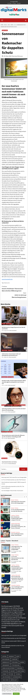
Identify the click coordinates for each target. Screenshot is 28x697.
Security (12, 671)
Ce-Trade (9, 3)
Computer (14, 659)
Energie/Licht (6, 662)
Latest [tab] (3, 540)
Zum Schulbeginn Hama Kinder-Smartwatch (12, 490)
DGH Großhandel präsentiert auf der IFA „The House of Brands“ (12, 487)
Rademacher (7, 282)
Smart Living (4, 30)
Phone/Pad (4, 405)
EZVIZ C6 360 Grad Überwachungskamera (19, 295)
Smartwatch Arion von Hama (9, 462)
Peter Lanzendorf (13, 330)
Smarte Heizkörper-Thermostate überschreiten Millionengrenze (12, 289)
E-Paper (14, 3)
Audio (17, 656)
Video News (5, 680)
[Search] (26, 20)
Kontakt (19, 3)
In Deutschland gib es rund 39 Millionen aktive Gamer (18, 534)
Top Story (10, 350)
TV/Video (16, 500)
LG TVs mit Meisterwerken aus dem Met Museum (13, 479)
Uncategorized (22, 405)
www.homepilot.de (7, 279)
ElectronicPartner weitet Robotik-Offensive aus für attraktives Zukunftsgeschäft (13, 436)
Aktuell (3, 323)
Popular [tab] (8, 540)
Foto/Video (15, 662)
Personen (19, 668)
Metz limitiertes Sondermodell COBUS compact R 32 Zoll (13, 483)
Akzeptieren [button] (16, 693)
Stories (4, 674)
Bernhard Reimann (17, 56)
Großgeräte (5, 665)
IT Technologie (15, 665)
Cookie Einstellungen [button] (7, 693)
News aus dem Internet (8, 668)
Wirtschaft (17, 515)
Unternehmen (17, 677)
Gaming (12, 532)
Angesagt (11, 656)
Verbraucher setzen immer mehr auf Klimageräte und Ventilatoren (11, 354)
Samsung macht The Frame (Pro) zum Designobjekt (13, 477)
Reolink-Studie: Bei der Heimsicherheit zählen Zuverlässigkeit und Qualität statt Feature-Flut (14, 382)
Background (4, 376)
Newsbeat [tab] (15, 540)
